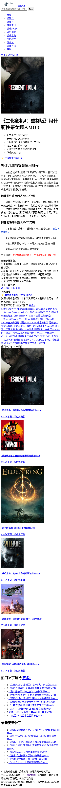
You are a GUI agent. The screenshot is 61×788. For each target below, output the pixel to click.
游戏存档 (11, 46)
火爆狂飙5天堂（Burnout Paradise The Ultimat (23, 309)
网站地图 (31, 775)
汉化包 (10, 42)
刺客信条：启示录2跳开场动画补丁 (18, 333)
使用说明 (15, 288)
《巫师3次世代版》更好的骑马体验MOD (29, 755)
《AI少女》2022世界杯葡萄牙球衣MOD (28, 762)
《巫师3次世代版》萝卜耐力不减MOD (28, 759)
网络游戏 (11, 32)
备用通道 (27, 295)
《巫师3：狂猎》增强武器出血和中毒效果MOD (32, 742)
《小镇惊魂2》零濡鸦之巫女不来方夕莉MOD (31, 705)
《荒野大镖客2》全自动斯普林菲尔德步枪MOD (32, 688)
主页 (3, 55)
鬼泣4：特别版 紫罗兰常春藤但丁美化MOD (30, 712)
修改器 (10, 18)
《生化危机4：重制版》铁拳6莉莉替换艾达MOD (33, 685)
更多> (26, 678)
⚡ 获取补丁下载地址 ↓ (12, 158)
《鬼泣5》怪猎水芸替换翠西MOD (26, 715)
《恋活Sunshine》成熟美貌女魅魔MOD (28, 752)
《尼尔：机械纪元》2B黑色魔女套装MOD (30, 709)
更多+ (32, 305)
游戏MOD (12, 28)
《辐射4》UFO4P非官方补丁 (34, 322)
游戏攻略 (11, 35)
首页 (9, 15)
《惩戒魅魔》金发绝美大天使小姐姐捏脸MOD (32, 702)
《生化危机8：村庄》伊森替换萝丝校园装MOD (32, 695)
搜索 (31, 9)
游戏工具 (11, 25)
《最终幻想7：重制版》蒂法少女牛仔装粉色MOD (33, 698)
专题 (9, 49)
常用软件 (11, 39)
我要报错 (5, 288)
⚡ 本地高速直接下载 (12, 295)
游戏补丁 (11, 22)
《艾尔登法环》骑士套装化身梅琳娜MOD (29, 691)
